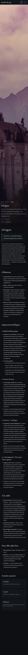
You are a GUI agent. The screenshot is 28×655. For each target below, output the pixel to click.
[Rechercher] (21, 2)
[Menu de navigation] (25, 2)
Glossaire (7, 202)
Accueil (2, 202)
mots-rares (8, 221)
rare (3, 221)
